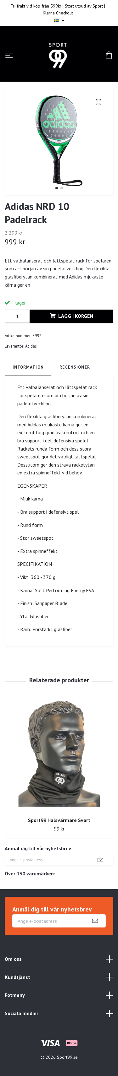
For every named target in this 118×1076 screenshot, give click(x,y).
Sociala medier (21, 1013)
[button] (56, 188)
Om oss (13, 959)
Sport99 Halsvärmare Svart (59, 820)
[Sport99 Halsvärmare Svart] (59, 755)
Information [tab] (28, 367)
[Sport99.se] (58, 55)
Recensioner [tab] (74, 367)
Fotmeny (15, 995)
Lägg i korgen (75, 316)
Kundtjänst (17, 977)
